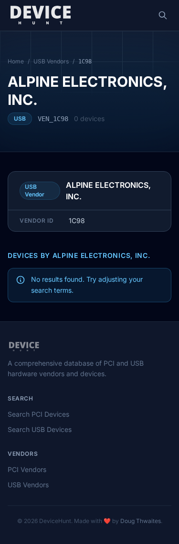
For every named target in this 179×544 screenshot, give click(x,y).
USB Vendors (51, 61)
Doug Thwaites (140, 520)
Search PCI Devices (38, 414)
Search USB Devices (40, 429)
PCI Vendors (27, 469)
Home (16, 61)
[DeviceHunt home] (40, 15)
